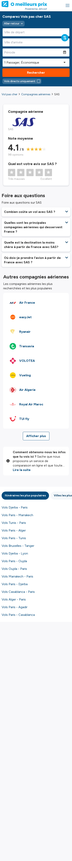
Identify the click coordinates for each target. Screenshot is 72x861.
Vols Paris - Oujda (14, 561)
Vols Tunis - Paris (14, 523)
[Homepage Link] (24, 4)
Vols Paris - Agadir (14, 607)
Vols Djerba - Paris (15, 507)
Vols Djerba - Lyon (15, 553)
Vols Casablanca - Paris (18, 592)
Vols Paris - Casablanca (18, 615)
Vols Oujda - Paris (14, 569)
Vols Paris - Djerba (15, 584)
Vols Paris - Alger (14, 530)
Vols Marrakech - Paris (17, 576)
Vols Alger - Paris (14, 599)
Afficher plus (36, 436)
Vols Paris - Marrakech (17, 515)
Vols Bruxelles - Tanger (18, 546)
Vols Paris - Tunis (14, 538)
